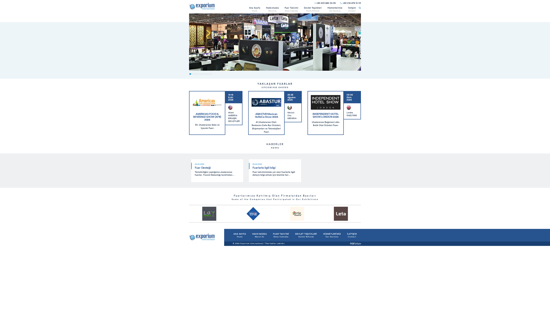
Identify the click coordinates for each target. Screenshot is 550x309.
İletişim (352, 9)
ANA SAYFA (239, 235)
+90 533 (326, 3)
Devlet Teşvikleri (313, 9)
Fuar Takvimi (291, 9)
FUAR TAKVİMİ (281, 235)
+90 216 (352, 3)
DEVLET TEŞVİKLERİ (306, 235)
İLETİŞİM (352, 235)
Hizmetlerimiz (334, 9)
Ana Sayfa (254, 9)
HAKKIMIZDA (259, 235)
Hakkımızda (272, 9)
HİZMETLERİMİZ (332, 235)
